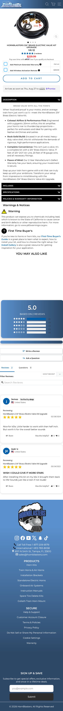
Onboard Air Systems (31, 585)
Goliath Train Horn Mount (31, 601)
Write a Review (33, 351)
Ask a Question (33, 358)
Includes (8, 185)
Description (10, 99)
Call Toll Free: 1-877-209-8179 (33, 544)
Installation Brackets (32, 575)
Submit (31, 696)
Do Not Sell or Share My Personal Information (31, 632)
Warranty (31, 643)
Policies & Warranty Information (22, 199)
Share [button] (10, 435)
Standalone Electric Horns (31, 580)
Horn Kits (32, 565)
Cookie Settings (31, 637)
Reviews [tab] (5, 367)
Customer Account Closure (31, 617)
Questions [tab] (23, 367)
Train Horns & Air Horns (31, 570)
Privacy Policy (31, 627)
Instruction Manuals (31, 590)
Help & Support (31, 612)
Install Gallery (8, 245)
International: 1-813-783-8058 (33, 548)
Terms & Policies (31, 622)
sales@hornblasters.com (33, 554)
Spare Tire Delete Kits (31, 595)
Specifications (11, 192)
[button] (52, 435)
